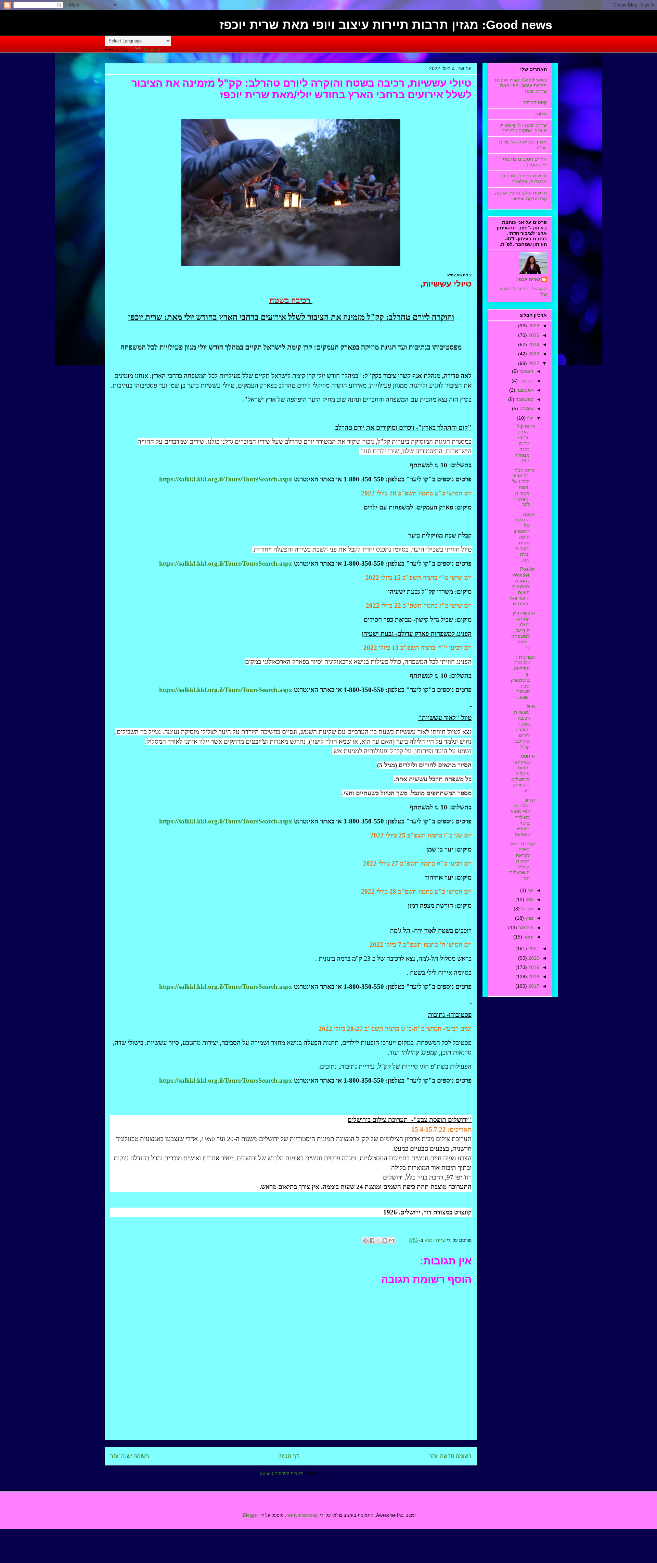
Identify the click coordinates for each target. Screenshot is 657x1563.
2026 (533, 325)
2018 (533, 976)
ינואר (527, 937)
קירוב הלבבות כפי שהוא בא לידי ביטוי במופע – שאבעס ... (522, 817)
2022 (533, 363)
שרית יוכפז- (527, 279)
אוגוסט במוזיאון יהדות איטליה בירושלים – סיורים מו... (523, 773)
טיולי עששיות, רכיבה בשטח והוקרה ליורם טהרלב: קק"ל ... (524, 726)
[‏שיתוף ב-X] (378, 1240)
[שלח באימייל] (391, 1240)
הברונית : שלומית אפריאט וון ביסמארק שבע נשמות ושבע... (523, 677)
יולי (529, 418)
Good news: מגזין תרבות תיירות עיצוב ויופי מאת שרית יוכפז (385, 25)
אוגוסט (525, 408)
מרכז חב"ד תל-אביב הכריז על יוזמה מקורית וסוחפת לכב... (523, 487)
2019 (533, 967)
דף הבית (289, 1456)
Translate (152, 49)
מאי (528, 899)
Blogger (250, 1515)
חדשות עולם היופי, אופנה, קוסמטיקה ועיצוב (520, 195)
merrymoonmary (302, 1515)
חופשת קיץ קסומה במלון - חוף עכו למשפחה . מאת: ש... (523, 630)
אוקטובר (524, 390)
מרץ (528, 918)
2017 (533, 986)
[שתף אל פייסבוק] (372, 1240)
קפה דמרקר (535, 102)
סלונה (541, 113)
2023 (533, 353)
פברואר (525, 927)
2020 (533, 958)
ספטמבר (523, 399)
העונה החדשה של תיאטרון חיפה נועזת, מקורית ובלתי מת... (524, 537)
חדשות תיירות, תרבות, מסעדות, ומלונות (524, 178)
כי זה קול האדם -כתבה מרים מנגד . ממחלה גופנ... (524, 444)
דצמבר (525, 371)
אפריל (526, 908)
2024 (533, 344)
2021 (533, 948)
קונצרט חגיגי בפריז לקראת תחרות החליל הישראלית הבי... (522, 861)
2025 (533, 335)
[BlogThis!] (385, 1240)
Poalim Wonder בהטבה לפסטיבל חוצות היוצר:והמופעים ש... (522, 586)
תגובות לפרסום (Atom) (282, 1473)
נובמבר (525, 380)
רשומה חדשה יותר (450, 1456)
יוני (529, 890)
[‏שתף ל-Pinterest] (365, 1240)
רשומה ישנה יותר (129, 1456)
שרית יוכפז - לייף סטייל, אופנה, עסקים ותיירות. (522, 128)
